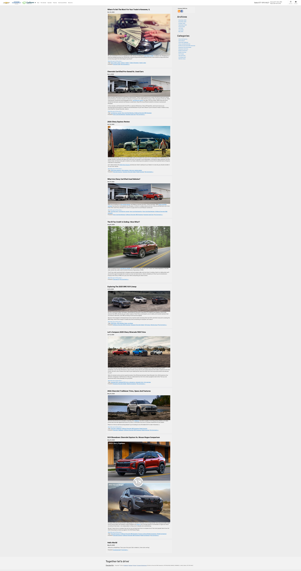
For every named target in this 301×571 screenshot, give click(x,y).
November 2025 (182, 21)
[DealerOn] (110, 565)
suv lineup (130, 323)
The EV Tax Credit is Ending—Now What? (123, 222)
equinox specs (138, 170)
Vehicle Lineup (154, 324)
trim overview (147, 382)
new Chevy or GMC (148, 55)
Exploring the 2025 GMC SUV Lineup (121, 287)
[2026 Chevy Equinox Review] (139, 141)
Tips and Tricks (116, 64)
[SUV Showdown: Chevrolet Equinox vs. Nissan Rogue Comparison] (139, 482)
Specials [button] (50, 2)
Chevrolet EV (116, 279)
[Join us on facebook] (182, 11)
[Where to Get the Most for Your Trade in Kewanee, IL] (139, 34)
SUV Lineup (147, 324)
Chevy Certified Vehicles (128, 113)
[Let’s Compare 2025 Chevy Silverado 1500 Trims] (139, 351)
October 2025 (181, 23)
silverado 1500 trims (124, 382)
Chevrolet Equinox (117, 171)
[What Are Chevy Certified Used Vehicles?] (139, 193)
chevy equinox (125, 170)
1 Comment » (124, 549)
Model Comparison (131, 383)
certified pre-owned (138, 100)
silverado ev (132, 382)
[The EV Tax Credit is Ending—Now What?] (139, 247)
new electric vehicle (125, 268)
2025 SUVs (113, 323)
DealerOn (126, 565)
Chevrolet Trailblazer (116, 428)
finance (123, 62)
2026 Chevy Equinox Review (118, 122)
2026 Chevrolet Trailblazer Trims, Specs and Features (129, 391)
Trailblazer (136, 420)
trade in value (142, 62)
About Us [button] (70, 2)
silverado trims (139, 382)
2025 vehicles (120, 323)
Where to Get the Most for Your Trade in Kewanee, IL (128, 9)
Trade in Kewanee (134, 62)
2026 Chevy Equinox (125, 164)
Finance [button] (55, 2)
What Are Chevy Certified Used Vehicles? (124, 179)
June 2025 (181, 30)
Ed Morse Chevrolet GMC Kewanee (143, 113)
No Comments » (125, 64)
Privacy (134, 565)
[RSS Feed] (179, 11)
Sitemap (130, 565)
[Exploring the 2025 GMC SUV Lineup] (139, 301)
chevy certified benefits (136, 211)
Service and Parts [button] (62, 2)
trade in (127, 62)
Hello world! (112, 543)
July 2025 (180, 28)
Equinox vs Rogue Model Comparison (147, 533)
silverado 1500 (114, 382)
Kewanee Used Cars (131, 114)
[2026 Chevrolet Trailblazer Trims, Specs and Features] (139, 407)
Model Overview (140, 171)
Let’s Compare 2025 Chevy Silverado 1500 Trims (126, 332)
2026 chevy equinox (116, 170)
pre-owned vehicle (125, 204)
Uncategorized (116, 549)
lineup (125, 323)
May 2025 (180, 31)
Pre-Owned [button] (43, 2)
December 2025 (182, 20)
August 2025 (181, 26)
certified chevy (114, 211)
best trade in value (115, 62)
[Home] (35, 3)
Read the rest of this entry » (115, 61)
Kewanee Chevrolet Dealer (129, 171)
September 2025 (182, 25)
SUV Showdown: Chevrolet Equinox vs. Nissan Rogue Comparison (133, 437)
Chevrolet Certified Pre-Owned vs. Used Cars (125, 72)
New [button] (38, 2)
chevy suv (131, 170)
